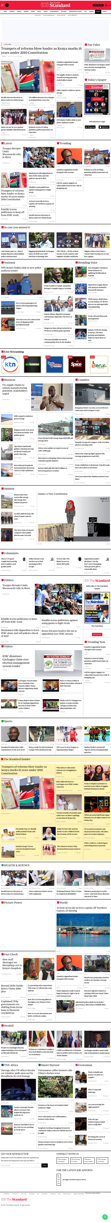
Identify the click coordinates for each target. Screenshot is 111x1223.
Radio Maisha (49, 15)
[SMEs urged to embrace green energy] (7, 419)
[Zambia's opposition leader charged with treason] (69, 157)
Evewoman (85, 1065)
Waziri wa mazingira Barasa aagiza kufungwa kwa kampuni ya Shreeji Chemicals (13, 1050)
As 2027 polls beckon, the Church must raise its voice (24, 516)
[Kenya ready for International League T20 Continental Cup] (41, 734)
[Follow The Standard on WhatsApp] (105, 1217)
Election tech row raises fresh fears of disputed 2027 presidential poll (28, 322)
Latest (8, 143)
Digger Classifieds (70, 1179)
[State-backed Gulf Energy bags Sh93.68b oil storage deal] (55, 425)
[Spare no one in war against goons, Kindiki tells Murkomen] (14, 116)
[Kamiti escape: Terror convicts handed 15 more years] (7, 851)
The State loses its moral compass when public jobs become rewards (24, 532)
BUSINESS (26, 11)
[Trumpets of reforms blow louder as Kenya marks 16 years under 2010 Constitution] (27, 77)
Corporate (7, 1194)
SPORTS (45, 11)
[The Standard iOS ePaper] (104, 127)
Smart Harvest (50, 1065)
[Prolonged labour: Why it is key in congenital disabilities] (69, 878)
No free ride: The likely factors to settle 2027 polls (63, 561)
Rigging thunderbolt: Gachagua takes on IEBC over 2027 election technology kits (41, 253)
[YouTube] (103, 1160)
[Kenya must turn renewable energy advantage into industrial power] (7, 500)
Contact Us (15, 1194)
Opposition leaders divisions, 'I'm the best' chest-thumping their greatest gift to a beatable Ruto (92, 564)
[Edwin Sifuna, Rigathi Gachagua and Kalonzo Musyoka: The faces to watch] (58, 304)
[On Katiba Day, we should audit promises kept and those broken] (7, 833)
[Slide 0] (10, 947)
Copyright (53, 1194)
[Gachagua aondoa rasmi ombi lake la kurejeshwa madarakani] (97, 1040)
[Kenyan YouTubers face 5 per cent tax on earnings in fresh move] (7, 1129)
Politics (9, 580)
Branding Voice (87, 262)
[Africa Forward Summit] (27, 928)
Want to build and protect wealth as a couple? (95, 1074)
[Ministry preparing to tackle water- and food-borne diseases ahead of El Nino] (97, 878)
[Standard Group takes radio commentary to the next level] (14, 734)
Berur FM (73, 15)
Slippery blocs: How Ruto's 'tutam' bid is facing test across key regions (96, 253)
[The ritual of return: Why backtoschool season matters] (49, 849)
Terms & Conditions (78, 1194)
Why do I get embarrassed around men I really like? (96, 1121)
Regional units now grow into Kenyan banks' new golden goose (24, 432)
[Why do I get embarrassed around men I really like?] (81, 1124)
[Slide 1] (13, 947)
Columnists (11, 553)
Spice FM (61, 15)
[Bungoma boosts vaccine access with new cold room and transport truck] (92, 395)
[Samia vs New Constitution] (74, 519)
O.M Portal (45, 1194)
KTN (85, 11)
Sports (8, 721)
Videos (8, 646)
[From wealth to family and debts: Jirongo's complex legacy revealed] (58, 276)
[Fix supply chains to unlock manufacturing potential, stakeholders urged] (52, 398)
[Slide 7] (32, 947)
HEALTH (39, 11)
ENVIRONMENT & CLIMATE (75, 11)
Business (9, 379)
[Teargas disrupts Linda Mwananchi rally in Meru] (38, 158)
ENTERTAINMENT (54, 11)
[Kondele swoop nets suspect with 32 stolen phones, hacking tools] (92, 429)
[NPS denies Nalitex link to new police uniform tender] (69, 110)
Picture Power (13, 902)
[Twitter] (76, 1160)
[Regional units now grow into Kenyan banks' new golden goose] (7, 434)
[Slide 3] (20, 947)
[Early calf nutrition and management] (81, 320)
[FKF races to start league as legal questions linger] (69, 734)
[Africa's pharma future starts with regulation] (41, 878)
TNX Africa (11, 1065)
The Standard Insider (17, 759)
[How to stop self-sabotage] (81, 1093)
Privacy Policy (67, 1194)
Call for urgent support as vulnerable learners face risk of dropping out (96, 675)
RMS (59, 1194)
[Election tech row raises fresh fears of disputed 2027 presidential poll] (8, 324)
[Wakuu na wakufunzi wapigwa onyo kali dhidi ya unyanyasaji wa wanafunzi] (41, 1039)
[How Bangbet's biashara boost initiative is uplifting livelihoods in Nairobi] (81, 272)
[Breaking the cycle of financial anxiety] (81, 1140)
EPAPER (98, 11)
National (9, 262)
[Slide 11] (45, 947)
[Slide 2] (17, 947)
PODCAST (91, 11)
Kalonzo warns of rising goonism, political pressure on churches (41, 129)
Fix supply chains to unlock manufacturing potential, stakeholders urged (68, 77)
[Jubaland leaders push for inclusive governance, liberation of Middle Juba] (65, 1007)
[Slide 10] (41, 947)
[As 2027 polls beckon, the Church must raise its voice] (7, 518)
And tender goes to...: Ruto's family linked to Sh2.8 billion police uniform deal (12, 253)
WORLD (33, 11)
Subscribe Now (97, 99)
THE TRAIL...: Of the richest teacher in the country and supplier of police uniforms (67, 253)
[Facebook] (63, 1160)
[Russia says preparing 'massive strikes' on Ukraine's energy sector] (97, 964)
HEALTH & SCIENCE (17, 865)
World (64, 902)
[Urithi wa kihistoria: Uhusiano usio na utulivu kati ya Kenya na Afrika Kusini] (69, 1040)
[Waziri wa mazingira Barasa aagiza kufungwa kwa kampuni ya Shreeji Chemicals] (14, 1038)
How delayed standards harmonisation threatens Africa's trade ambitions (24, 467)
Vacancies (31, 1194)
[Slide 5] (26, 947)
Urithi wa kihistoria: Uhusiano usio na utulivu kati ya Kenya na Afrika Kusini (69, 1052)
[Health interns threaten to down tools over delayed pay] (14, 878)
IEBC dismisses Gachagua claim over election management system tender (97, 67)
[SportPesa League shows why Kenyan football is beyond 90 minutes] (81, 289)
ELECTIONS (63, 11)
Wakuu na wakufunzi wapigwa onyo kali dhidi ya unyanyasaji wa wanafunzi (41, 1051)
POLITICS (19, 11)
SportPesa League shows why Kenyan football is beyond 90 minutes (98, 287)
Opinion (9, 488)
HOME (5, 11)
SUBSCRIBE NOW (98, 5)
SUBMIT (44, 1165)
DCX (38, 1194)
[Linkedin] (90, 1160)
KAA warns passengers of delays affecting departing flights (26, 305)
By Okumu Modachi (12, 56)
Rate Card (23, 1194)
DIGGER (104, 11)
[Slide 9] (38, 947)
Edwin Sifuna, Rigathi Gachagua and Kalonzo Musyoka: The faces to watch (58, 316)
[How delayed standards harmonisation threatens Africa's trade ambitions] (7, 470)
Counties (83, 379)
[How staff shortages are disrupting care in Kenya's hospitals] (38, 969)
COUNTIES (12, 11)
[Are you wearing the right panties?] (81, 1107)
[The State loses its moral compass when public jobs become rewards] (7, 534)
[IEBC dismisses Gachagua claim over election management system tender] (97, 55)
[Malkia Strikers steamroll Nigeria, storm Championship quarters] (97, 734)
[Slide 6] (29, 947)
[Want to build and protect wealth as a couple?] (81, 1076)
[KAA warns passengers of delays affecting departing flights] (8, 307)
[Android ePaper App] (90, 127)
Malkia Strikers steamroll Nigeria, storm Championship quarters (96, 749)
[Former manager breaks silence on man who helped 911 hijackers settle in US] (7, 1112)
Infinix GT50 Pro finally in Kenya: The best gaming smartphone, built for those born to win (97, 335)
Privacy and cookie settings (92, 1193)
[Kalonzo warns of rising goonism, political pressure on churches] (41, 116)
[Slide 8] (35, 947)
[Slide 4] (23, 947)
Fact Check (11, 954)
